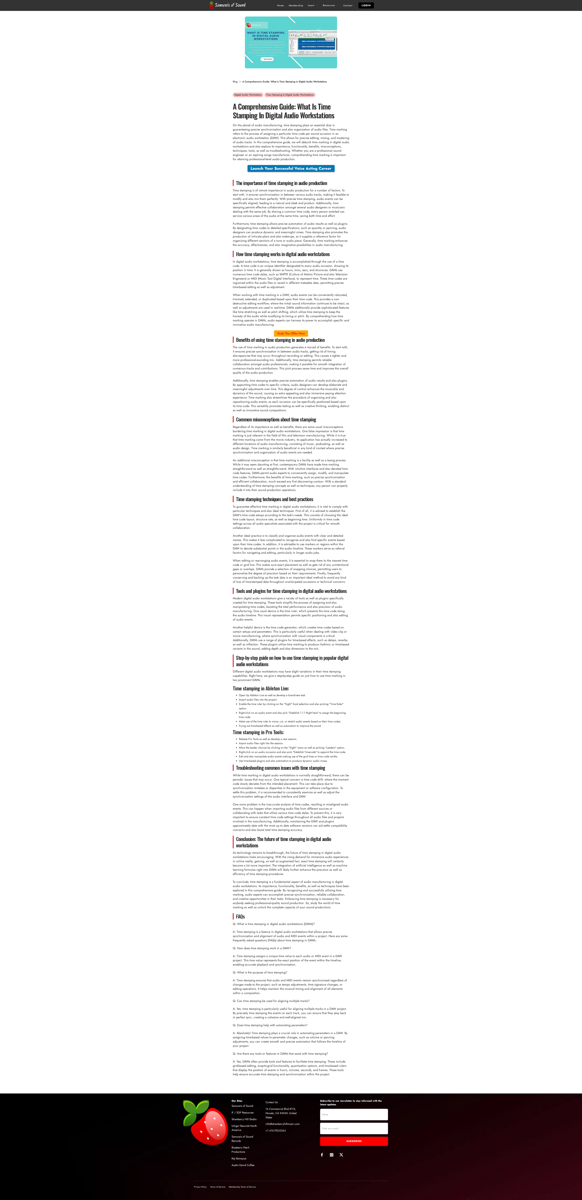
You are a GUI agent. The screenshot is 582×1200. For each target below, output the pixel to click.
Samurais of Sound (242, 1106)
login (366, 5)
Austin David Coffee (243, 1165)
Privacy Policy (200, 1187)
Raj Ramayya (239, 1158)
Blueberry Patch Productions (240, 1150)
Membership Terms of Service (242, 1187)
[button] (313, 6)
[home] (228, 5)
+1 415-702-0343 (276, 1131)
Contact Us (272, 1102)
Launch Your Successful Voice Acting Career (291, 168)
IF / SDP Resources (243, 1113)
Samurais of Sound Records (242, 1139)
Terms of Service (217, 1187)
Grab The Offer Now (291, 333)
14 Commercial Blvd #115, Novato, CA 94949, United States (281, 1113)
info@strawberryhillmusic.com (283, 1124)
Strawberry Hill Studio (244, 1119)
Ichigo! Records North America (244, 1128)
